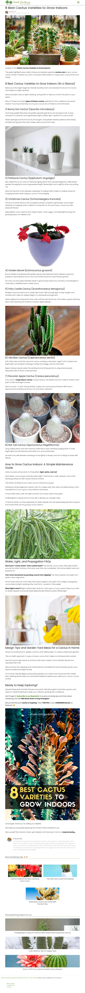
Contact (9, 987)
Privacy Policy (11, 983)
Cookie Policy (10, 985)
